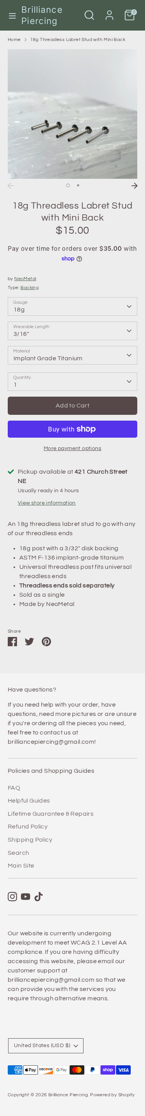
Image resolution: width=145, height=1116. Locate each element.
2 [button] (78, 185)
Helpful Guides (29, 801)
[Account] (109, 12)
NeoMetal (25, 278)
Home (14, 39)
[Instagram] (12, 896)
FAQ (14, 788)
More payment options (72, 448)
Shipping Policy (30, 840)
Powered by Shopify (112, 1094)
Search (18, 853)
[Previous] (10, 185)
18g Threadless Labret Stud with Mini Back (77, 39)
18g (19, 309)
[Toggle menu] (11, 15)
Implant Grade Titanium (48, 358)
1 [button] (68, 185)
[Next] (134, 185)
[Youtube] (25, 896)
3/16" (21, 334)
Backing (29, 287)
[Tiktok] (38, 896)
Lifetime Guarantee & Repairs (51, 814)
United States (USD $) (42, 1045)
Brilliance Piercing (41, 15)
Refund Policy (28, 826)
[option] (72, 114)
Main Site (21, 866)
